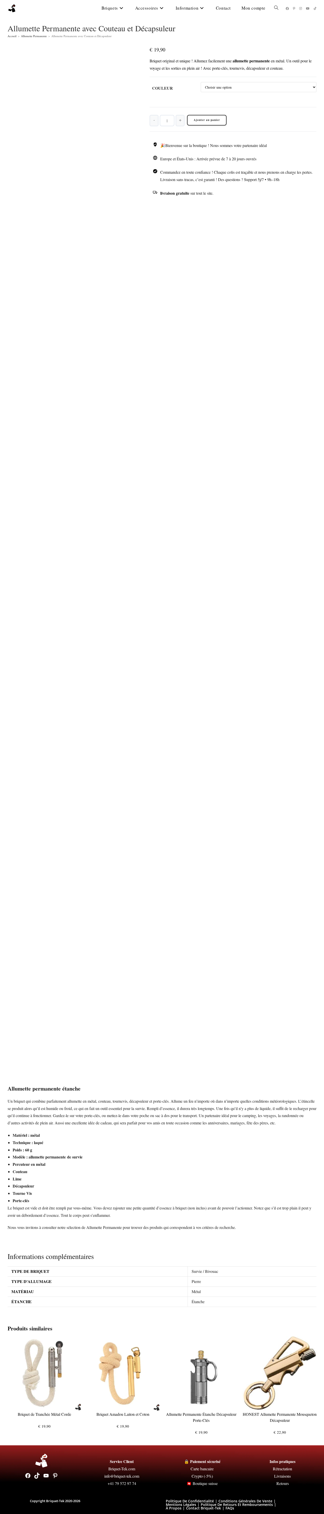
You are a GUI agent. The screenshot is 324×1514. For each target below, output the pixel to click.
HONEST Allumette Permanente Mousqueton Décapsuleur (280, 1417)
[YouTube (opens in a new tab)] (308, 8)
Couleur (162, 88)
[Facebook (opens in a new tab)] (287, 8)
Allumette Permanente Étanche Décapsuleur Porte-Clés (201, 1417)
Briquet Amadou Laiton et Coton (122, 1414)
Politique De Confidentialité (190, 1501)
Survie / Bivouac (205, 1271)
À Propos (173, 1508)
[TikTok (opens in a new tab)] (315, 8)
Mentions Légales (181, 1504)
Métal (196, 1291)
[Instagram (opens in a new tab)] (300, 8)
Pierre (196, 1281)
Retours (282, 1483)
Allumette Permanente (34, 36)
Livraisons (282, 1476)
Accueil (12, 36)
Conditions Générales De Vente (245, 1501)
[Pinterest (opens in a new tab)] (294, 8)
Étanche (198, 1301)
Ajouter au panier (207, 120)
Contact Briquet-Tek (203, 1508)
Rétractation (282, 1468)
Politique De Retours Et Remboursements (237, 1504)
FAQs (230, 1508)
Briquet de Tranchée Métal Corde (44, 1414)
